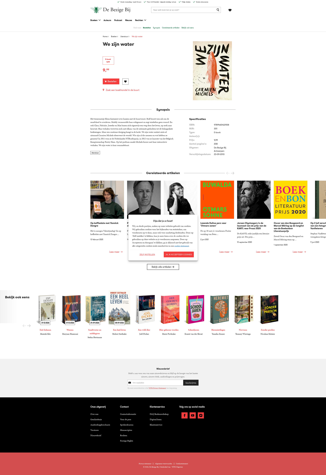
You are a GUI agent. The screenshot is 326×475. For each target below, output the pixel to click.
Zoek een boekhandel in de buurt (122, 90)
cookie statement (181, 245)
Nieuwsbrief (95, 435)
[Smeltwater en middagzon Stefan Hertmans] (95, 314)
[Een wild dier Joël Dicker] (144, 313)
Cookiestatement (182, 463)
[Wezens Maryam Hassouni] (70, 313)
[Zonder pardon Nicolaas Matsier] (268, 313)
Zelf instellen (147, 254)
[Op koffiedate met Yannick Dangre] (107, 218)
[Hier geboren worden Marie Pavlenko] (169, 313)
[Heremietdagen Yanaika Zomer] (218, 313)
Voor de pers (125, 419)
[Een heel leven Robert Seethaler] (119, 313)
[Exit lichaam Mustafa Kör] (45, 313)
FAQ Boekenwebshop (159, 414)
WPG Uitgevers (177, 467)
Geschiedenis (96, 419)
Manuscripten (126, 430)
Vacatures (94, 430)
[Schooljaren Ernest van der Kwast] (193, 313)
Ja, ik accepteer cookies (179, 254)
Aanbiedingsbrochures (100, 424)
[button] (233, 173)
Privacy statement (145, 463)
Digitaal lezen (155, 419)
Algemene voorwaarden (163, 463)
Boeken (94, 20)
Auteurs (107, 20)
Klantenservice (156, 424)
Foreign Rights (126, 440)
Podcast (118, 20)
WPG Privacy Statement (157, 388)
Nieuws (128, 20)
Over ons (94, 414)
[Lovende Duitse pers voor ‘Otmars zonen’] (217, 218)
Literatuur (95, 153)
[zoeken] (218, 10)
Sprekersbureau (126, 424)
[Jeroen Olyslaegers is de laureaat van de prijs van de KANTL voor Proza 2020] (254, 218)
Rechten (139, 20)
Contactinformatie (128, 414)
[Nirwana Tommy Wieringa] (243, 313)
